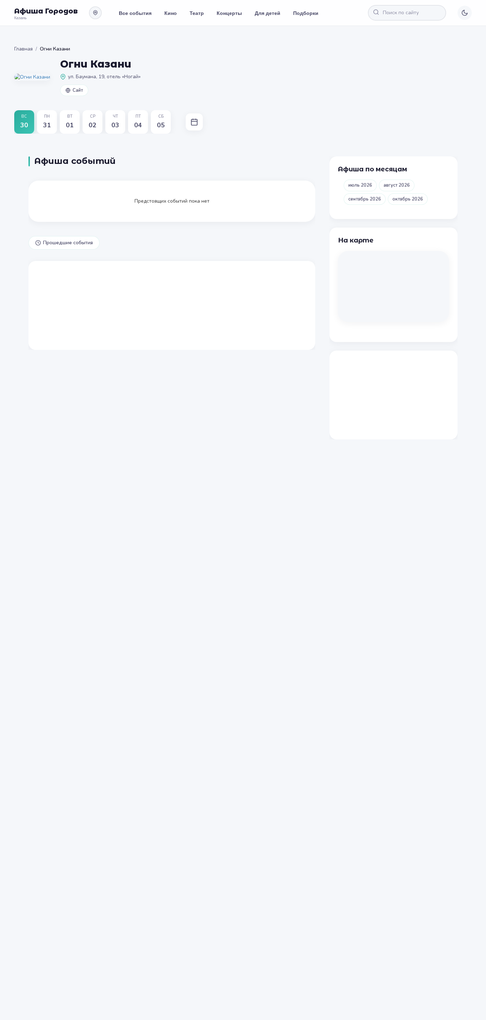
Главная (23, 49)
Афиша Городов (46, 11)
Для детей (267, 12)
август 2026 (397, 185)
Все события (135, 12)
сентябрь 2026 (364, 199)
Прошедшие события (68, 242)
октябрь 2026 (407, 199)
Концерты (229, 12)
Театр (197, 12)
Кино (170, 12)
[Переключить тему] (465, 13)
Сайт (78, 90)
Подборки (305, 12)
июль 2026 (360, 185)
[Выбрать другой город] (95, 12)
